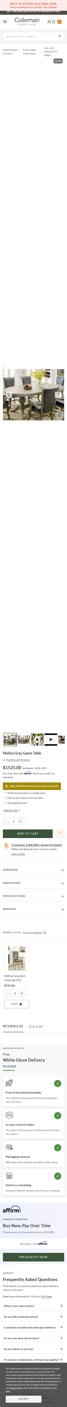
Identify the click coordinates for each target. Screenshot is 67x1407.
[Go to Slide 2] (23, 739)
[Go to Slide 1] (10, 739)
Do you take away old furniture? (21, 1338)
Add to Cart (28, 833)
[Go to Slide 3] (37, 739)
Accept (24, 1399)
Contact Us (47, 10)
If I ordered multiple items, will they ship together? (31, 1359)
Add (14, 1004)
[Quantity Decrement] (6, 821)
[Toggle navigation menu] (5, 21)
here (8, 1391)
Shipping (9, 909)
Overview (10, 870)
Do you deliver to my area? (18, 1348)
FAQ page (46, 1296)
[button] (49, 22)
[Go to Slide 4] (50, 739)
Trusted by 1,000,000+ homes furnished (36, 844)
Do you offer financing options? (21, 1316)
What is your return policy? (19, 1305)
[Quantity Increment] (20, 821)
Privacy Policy (15, 1388)
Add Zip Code (10, 810)
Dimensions (12, 883)
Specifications (14, 896)
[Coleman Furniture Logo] (27, 22)
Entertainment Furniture (10, 51)
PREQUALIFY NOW (33, 1257)
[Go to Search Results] (60, 36)
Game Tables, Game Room (30, 51)
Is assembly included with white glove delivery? (30, 1327)
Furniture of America (18, 759)
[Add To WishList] (60, 833)
